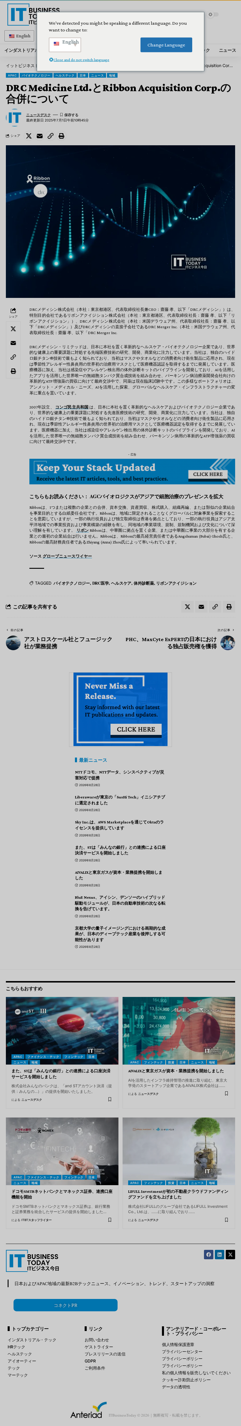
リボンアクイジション (176, 583)
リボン (82, 530)
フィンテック (73, 1056)
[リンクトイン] (219, 1254)
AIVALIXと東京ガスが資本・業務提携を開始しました (176, 1070)
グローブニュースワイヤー (67, 556)
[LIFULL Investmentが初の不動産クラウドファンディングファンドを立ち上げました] (179, 1151)
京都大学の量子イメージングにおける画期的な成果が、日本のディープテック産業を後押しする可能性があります (120, 934)
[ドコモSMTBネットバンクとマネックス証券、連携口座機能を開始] (62, 1151)
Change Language (166, 45)
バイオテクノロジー (36, 75)
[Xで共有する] (29, 136)
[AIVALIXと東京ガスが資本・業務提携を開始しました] (179, 1031)
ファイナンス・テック (43, 1056)
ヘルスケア (121, 583)
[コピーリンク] (51, 136)
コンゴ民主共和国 (71, 407)
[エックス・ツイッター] (230, 1254)
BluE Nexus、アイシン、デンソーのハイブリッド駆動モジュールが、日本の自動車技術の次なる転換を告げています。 (120, 903)
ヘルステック (65, 75)
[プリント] (61, 136)
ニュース (97, 75)
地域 (112, 75)
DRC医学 (100, 583)
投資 (171, 1062)
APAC (12, 75)
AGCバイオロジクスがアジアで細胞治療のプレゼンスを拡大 (156, 496)
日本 (83, 75)
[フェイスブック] (208, 1254)
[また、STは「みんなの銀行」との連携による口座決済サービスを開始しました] (62, 1031)
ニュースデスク (38, 115)
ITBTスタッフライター (36, 1220)
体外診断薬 (144, 583)
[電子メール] (40, 136)
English (22, 35)
